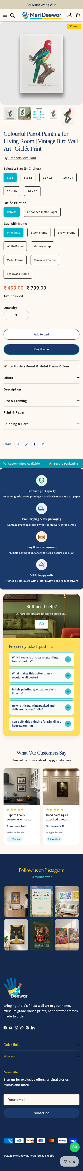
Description (12, 389)
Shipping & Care (16, 424)
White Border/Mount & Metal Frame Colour (36, 366)
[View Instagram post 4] (16, 935)
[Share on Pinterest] (43, 444)
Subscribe (41, 1113)
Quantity (10, 308)
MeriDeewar (20, 1155)
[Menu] (5, 15)
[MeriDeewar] (42, 15)
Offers (8, 378)
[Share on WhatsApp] (17, 444)
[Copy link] (26, 444)
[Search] (14, 15)
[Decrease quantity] (8, 315)
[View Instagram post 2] (41, 901)
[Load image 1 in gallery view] (41, 63)
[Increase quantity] (25, 315)
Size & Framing (15, 401)
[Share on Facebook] (34, 444)
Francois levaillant (22, 158)
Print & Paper (14, 412)
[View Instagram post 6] (67, 935)
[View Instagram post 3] (67, 901)
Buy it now (41, 349)
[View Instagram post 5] (41, 935)
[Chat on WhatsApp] (75, 1147)
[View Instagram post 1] (16, 901)
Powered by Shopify (41, 1155)
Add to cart (41, 334)
